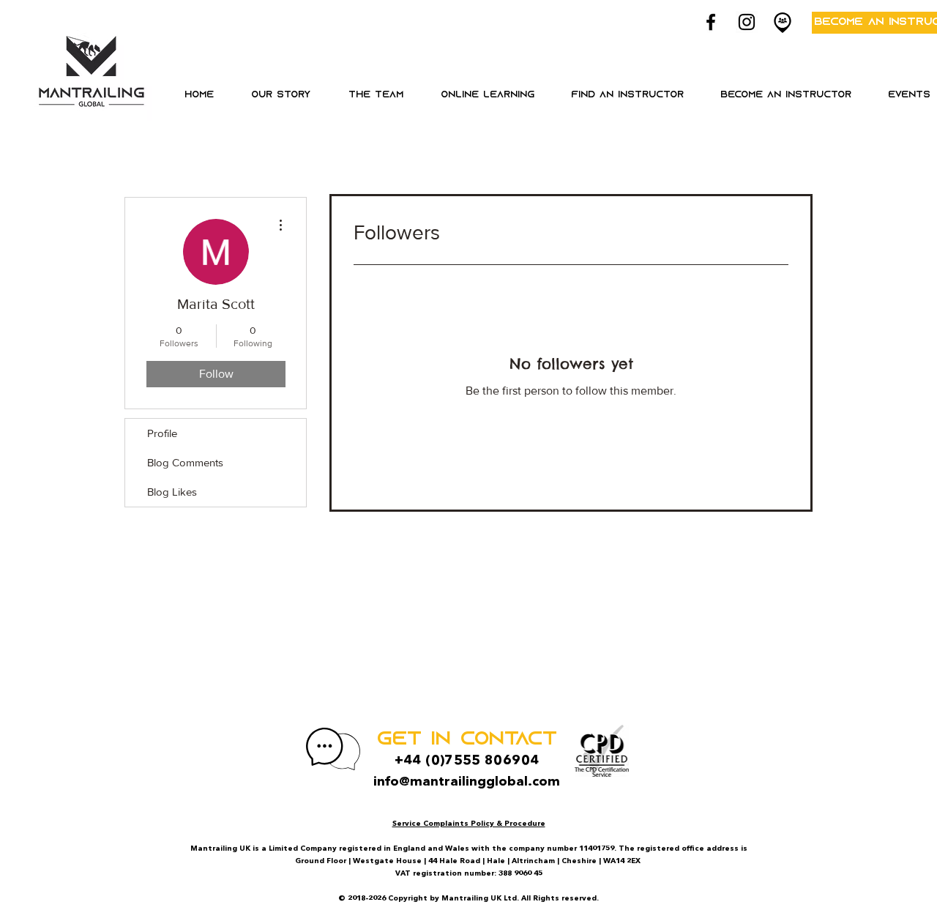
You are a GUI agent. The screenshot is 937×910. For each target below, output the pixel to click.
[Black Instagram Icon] (747, 22)
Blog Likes (172, 491)
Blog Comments (185, 462)
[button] (487, 95)
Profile (162, 433)
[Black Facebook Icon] (711, 22)
